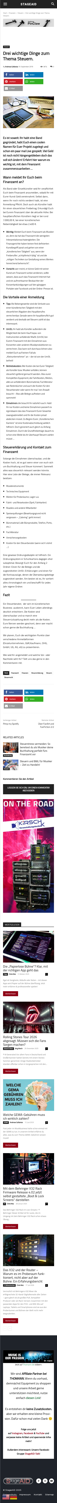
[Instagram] (45, 1480)
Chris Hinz (12, 974)
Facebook (28, 1433)
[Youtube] (51, 1480)
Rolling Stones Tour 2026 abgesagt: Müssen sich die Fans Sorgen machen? (24, 1041)
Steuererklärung (37, 672)
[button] (13, 74)
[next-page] (10, 1328)
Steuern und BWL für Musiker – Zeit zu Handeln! (36, 763)
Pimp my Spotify (11, 724)
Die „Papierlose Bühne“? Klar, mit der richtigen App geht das (25, 968)
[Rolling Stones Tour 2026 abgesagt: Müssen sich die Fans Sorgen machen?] (28, 1017)
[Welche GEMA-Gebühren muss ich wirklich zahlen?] (28, 1095)
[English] (6, 1497)
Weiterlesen (10, 993)
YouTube (40, 1433)
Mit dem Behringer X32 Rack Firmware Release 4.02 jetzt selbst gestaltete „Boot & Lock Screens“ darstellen (23, 1194)
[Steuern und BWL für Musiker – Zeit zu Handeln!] (10, 765)
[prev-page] (5, 1328)
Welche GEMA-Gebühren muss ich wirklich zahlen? (24, 1116)
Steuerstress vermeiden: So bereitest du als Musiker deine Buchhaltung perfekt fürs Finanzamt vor (36, 749)
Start (5, 13)
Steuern (20, 13)
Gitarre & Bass (8, 1048)
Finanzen (12, 13)
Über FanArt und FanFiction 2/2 (46, 725)
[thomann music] (28, 1362)
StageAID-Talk (32, 1453)
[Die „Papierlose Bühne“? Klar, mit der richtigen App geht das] (28, 947)
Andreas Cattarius (11, 66)
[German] (13, 1497)
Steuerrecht (8, 677)
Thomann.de (28, 1365)
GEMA (6, 1122)
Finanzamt (15, 672)
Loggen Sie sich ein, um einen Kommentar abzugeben (28, 789)
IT (4, 1204)
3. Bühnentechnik (9, 1285)
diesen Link (33, 1398)
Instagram (17, 1433)
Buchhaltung (8, 755)
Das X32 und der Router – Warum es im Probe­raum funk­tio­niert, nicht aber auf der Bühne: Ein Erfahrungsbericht (24, 1275)
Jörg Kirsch (18, 1048)
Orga (5, 974)
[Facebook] (38, 1480)
